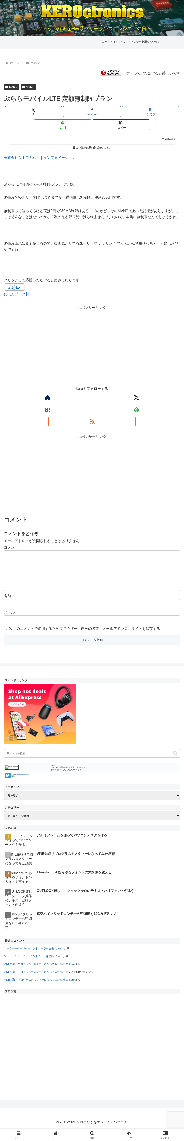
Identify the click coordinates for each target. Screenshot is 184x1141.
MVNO (30, 87)
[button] (121, 124)
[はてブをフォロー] (47, 409)
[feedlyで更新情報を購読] (136, 409)
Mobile (13, 87)
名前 (7, 596)
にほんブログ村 (16, 294)
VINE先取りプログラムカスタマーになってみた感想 (34, 964)
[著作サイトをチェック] (47, 397)
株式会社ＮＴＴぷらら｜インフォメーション (40, 157)
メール (9, 612)
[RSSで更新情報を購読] (92, 421)
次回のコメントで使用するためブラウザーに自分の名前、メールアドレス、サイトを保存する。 (86, 629)
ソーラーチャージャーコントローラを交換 (29, 948)
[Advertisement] (92, 344)
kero (60, 948)
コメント (13, 547)
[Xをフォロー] (136, 397)
